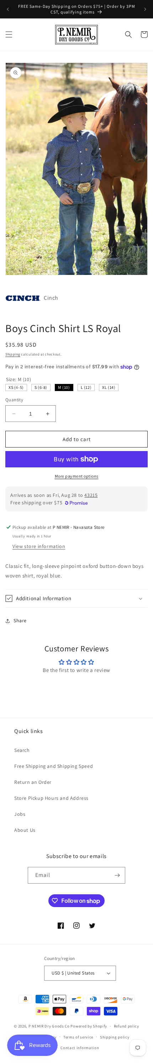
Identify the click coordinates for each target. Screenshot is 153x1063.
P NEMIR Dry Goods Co (49, 1026)
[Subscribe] (117, 875)
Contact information (79, 1047)
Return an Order (33, 782)
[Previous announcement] (8, 9)
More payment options (77, 476)
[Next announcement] (145, 9)
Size (18, 379)
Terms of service (78, 1037)
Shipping (12, 354)
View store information (38, 546)
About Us (25, 830)
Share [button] (20, 620)
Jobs (19, 814)
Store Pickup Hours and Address (51, 798)
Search (22, 750)
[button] (9, 34)
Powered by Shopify (88, 1026)
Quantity (14, 400)
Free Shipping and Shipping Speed (53, 766)
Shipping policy (115, 1037)
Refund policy (126, 1026)
